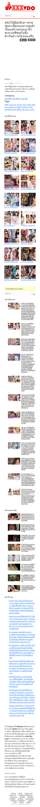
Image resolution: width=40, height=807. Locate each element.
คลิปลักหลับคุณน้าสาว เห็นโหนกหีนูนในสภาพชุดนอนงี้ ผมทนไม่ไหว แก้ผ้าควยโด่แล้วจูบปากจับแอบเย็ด (28, 517)
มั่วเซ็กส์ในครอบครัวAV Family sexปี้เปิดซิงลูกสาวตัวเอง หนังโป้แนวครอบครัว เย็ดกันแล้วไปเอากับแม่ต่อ (28, 548)
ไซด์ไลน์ (21, 802)
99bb (7, 105)
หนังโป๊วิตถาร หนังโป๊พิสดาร (18, 801)
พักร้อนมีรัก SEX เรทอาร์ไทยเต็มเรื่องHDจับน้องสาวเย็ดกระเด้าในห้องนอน (28, 537)
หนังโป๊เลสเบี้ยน (30, 799)
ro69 (28, 105)
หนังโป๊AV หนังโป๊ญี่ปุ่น (13, 99)
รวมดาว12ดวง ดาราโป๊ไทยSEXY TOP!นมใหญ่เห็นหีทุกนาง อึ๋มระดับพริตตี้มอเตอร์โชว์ (27, 557)
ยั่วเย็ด (19, 107)
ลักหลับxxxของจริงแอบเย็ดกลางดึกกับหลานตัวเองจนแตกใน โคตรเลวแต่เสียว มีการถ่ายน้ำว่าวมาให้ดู (28, 528)
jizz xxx (19, 105)
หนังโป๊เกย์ (20, 799)
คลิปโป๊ (20, 793)
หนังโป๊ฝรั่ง (30, 797)
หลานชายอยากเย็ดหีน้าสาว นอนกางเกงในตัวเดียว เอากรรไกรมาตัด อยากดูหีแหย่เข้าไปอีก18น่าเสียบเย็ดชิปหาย (28, 567)
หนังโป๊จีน (22, 797)
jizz (14, 105)
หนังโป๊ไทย (12, 799)
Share (32, 40)
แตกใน (15, 802)
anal (11, 105)
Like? (24, 40)
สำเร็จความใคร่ (27, 107)
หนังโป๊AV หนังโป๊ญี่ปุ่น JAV (25, 795)
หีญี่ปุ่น (19, 109)
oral (24, 105)
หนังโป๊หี (24, 99)
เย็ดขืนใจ (30, 801)
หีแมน (11, 83)
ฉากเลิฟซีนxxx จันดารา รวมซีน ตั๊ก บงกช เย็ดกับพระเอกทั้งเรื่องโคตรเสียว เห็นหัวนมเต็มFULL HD (28, 578)
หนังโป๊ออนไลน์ (10, 109)
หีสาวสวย (25, 109)
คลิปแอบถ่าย (13, 797)
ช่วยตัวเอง (12, 107)
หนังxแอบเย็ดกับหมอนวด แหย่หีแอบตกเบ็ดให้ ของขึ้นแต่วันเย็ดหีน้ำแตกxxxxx (28, 588)
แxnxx (32, 109)
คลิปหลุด (13, 793)
